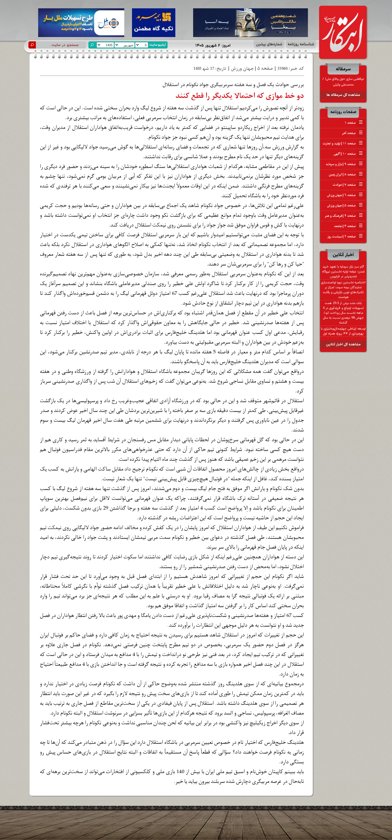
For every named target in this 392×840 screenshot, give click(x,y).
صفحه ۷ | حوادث (348, 185)
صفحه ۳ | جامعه (348, 226)
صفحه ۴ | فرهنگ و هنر (344, 216)
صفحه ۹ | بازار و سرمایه (344, 164)
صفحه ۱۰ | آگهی (348, 154)
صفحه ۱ (354, 123)
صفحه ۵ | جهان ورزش (345, 205)
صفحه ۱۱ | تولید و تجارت (343, 143)
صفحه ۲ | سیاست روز (345, 236)
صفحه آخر (352, 133)
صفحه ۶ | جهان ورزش (345, 195)
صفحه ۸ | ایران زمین (346, 174)
